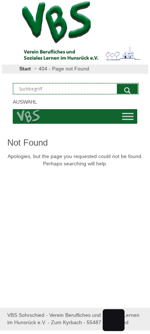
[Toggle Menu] (128, 116)
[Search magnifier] (127, 90)
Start (25, 69)
